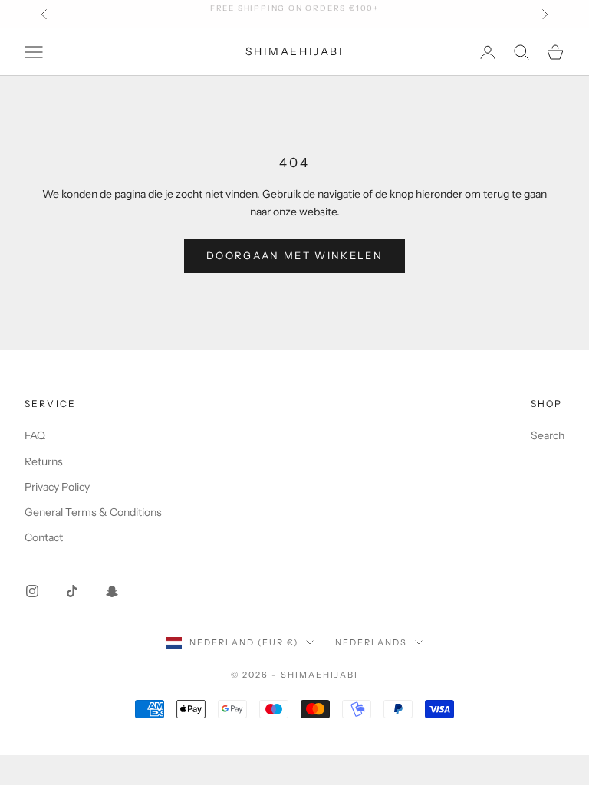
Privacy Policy (57, 487)
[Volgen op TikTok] (72, 591)
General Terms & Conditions (93, 512)
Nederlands (371, 642)
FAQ (35, 435)
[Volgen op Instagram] (32, 591)
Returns (44, 461)
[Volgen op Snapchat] (112, 591)
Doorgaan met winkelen (294, 255)
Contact (44, 537)
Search (547, 435)
